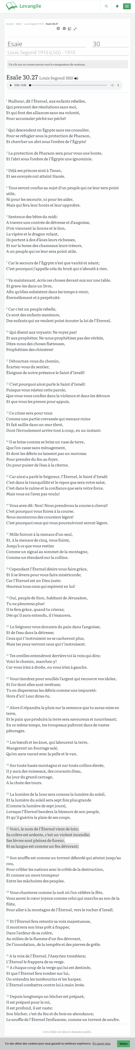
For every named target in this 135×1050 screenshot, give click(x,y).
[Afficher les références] (70, 30)
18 (7, 568)
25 (7, 764)
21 (7, 655)
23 (7, 707)
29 (7, 892)
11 (7, 360)
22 (7, 678)
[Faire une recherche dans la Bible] (106, 6)
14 (7, 441)
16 (7, 505)
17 (7, 533)
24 (7, 741)
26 (7, 793)
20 (7, 626)
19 (7, 597)
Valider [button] (124, 1043)
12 (7, 383)
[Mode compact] (75, 30)
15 (7, 476)
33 (7, 995)
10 (7, 331)
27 (7, 828)
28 (7, 857)
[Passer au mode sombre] (117, 6)
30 (7, 920)
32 (7, 967)
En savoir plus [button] (101, 1043)
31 (7, 955)
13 (7, 412)
